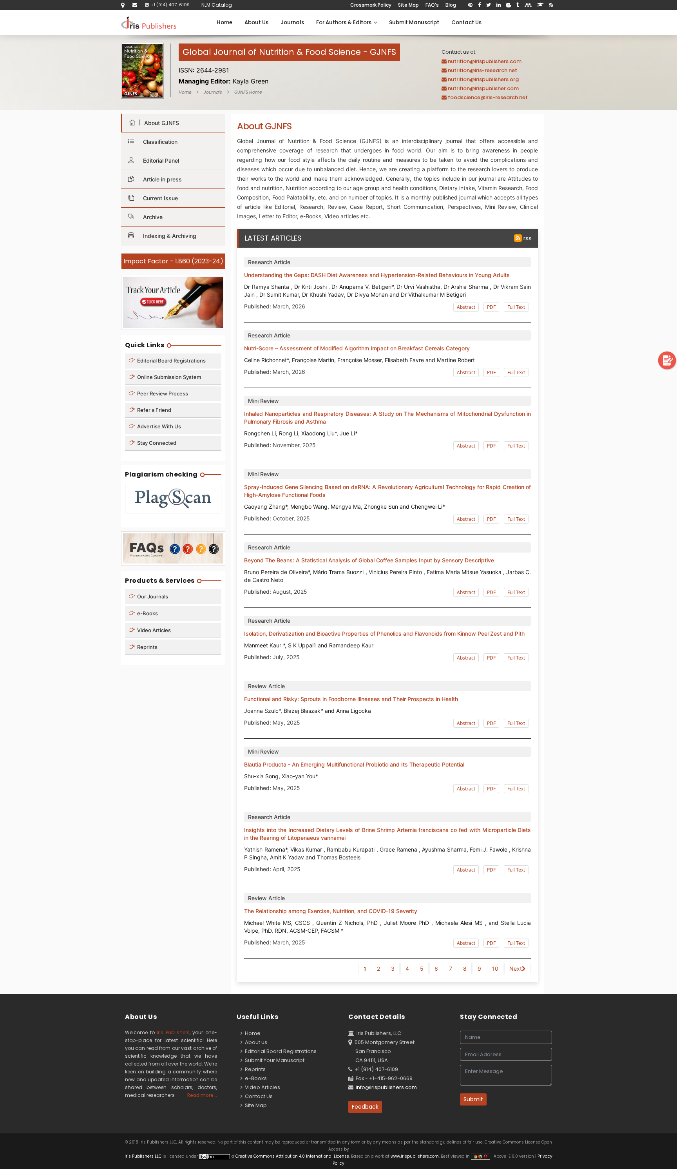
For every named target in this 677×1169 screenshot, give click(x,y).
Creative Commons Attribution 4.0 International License (292, 1156)
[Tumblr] (518, 5)
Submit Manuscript (414, 22)
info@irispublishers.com (386, 1087)
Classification (158, 141)
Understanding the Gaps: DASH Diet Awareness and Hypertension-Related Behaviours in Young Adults (377, 275)
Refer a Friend (153, 410)
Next (515, 968)
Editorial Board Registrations (171, 360)
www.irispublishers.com (415, 1156)
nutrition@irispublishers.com (484, 61)
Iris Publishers (173, 1032)
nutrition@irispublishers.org (483, 79)
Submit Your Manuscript (273, 1060)
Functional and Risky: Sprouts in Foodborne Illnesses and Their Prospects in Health (351, 699)
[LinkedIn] (498, 5)
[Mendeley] (528, 5)
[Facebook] (479, 5)
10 (495, 968)
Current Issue (159, 198)
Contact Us (466, 22)
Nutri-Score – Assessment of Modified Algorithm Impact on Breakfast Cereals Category (357, 348)
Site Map (408, 5)
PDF (491, 307)
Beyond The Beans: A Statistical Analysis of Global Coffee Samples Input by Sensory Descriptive (369, 560)
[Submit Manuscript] (667, 360)
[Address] (123, 5)
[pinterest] (470, 5)
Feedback (365, 1107)
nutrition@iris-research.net (482, 70)
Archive (151, 217)
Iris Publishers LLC (144, 1156)
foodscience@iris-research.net (488, 97)
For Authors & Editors (345, 22)
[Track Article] (173, 302)
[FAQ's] (173, 548)
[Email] (134, 5)
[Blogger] (508, 5)
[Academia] (540, 5)
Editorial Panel (159, 160)
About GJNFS (160, 123)
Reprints (146, 647)
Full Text (516, 307)
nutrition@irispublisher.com (483, 88)
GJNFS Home (248, 92)
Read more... (202, 1095)
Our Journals (152, 596)
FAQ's (432, 5)
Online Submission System (168, 377)
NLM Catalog (216, 5)
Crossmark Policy (370, 5)
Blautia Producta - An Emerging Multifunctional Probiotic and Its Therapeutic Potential (354, 764)
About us (255, 1042)
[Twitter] (488, 5)
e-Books (147, 613)
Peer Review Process (162, 393)
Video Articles (153, 630)
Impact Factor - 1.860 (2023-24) (173, 261)
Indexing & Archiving (168, 235)
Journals (292, 22)
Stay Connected (156, 443)
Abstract (466, 307)
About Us (256, 22)
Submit (473, 1099)
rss (527, 238)
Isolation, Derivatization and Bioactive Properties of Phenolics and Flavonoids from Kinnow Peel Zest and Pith (384, 633)
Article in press (161, 179)
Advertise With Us (158, 426)
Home (224, 22)
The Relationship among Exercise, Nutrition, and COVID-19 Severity (330, 911)
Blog (450, 5)
